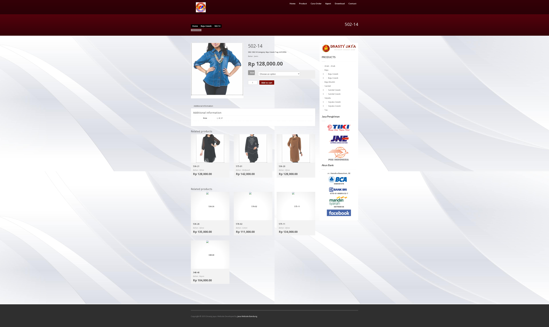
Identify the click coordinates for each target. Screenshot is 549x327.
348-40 (196, 272)
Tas (326, 110)
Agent (328, 4)
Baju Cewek (206, 26)
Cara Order (316, 4)
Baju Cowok (333, 78)
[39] (217, 69)
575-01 (239, 166)
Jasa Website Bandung (247, 316)
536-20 (282, 166)
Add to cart (266, 82)
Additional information (203, 106)
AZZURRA (282, 52)
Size (252, 72)
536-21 (196, 166)
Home (292, 4)
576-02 (239, 224)
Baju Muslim (330, 82)
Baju (326, 70)
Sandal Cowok (334, 94)
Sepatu (328, 98)
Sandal (328, 86)
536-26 (196, 224)
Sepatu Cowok (334, 106)
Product (303, 4)
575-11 (282, 224)
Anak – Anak (330, 66)
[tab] (203, 105)
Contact (352, 4)
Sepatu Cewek (334, 102)
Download (340, 4)
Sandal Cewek (334, 90)
